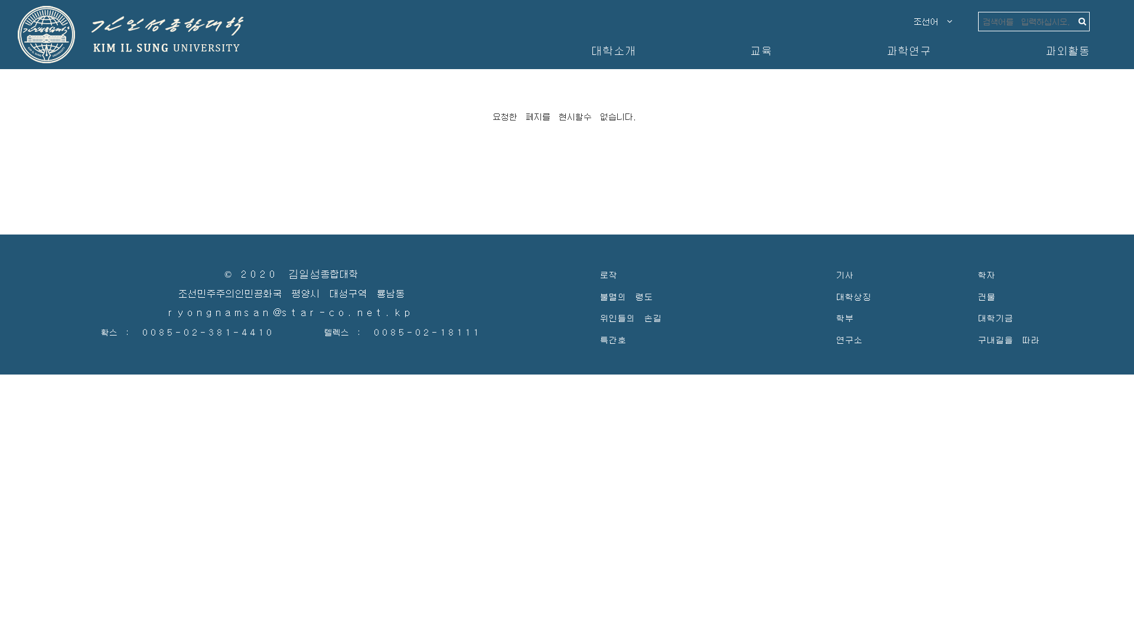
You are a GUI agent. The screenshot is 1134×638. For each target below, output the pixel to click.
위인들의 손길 (630, 317)
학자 (986, 274)
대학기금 (995, 317)
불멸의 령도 (626, 296)
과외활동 (1067, 50)
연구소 (849, 339)
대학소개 (613, 50)
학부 (844, 317)
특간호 (612, 339)
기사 (844, 274)
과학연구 (908, 50)
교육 (761, 50)
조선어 (930, 21)
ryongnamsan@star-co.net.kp (291, 313)
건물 (986, 296)
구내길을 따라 (1008, 339)
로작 (608, 274)
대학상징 (853, 296)
